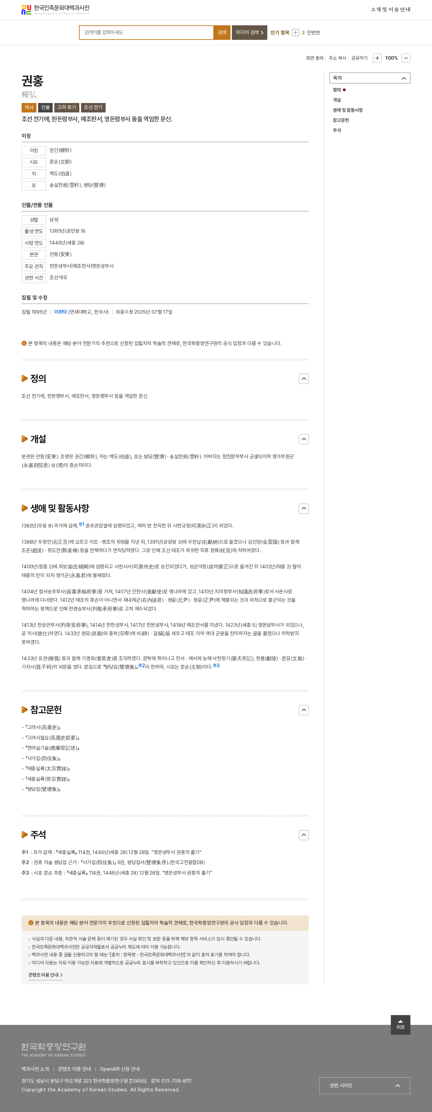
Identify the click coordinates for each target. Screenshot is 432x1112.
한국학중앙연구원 (53, 1050)
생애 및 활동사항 (348, 110)
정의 (337, 90)
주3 (216, 665)
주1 (81, 524)
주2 (141, 665)
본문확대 (377, 58)
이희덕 (60, 312)
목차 (337, 78)
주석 (337, 130)
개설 (337, 100)
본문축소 (406, 58)
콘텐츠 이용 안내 (43, 975)
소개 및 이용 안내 (390, 10)
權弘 (29, 94)
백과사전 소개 (35, 1069)
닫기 (304, 379)
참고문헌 (341, 120)
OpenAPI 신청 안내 (119, 1069)
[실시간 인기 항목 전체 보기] (295, 32)
